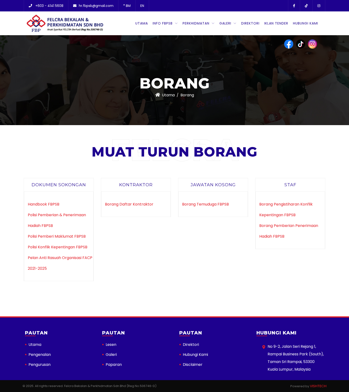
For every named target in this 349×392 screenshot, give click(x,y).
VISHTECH (318, 385)
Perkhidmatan (196, 23)
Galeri (225, 23)
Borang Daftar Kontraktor (129, 204)
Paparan (114, 364)
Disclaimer (193, 364)
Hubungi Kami (305, 23)
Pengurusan (39, 364)
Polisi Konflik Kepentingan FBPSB (57, 247)
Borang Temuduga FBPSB (205, 204)
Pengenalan (39, 354)
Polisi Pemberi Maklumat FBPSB (57, 236)
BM (127, 5)
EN (142, 5)
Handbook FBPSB (43, 204)
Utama (141, 23)
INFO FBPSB (163, 23)
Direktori (250, 23)
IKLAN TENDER (276, 23)
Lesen (111, 344)
